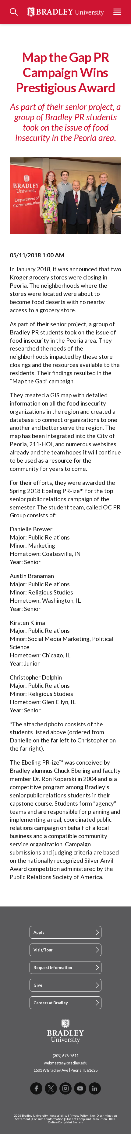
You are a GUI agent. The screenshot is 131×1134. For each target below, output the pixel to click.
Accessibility (58, 1115)
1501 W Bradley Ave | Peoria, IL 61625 (65, 1070)
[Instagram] (65, 1088)
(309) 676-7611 (66, 1055)
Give (38, 985)
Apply (39, 932)
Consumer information (47, 1119)
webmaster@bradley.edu (65, 1062)
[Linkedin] (95, 1088)
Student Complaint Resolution (86, 1119)
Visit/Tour (43, 949)
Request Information (53, 967)
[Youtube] (80, 1088)
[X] (51, 1088)
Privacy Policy (78, 1115)
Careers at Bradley (51, 1002)
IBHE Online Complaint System (82, 1120)
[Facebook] (36, 1088)
